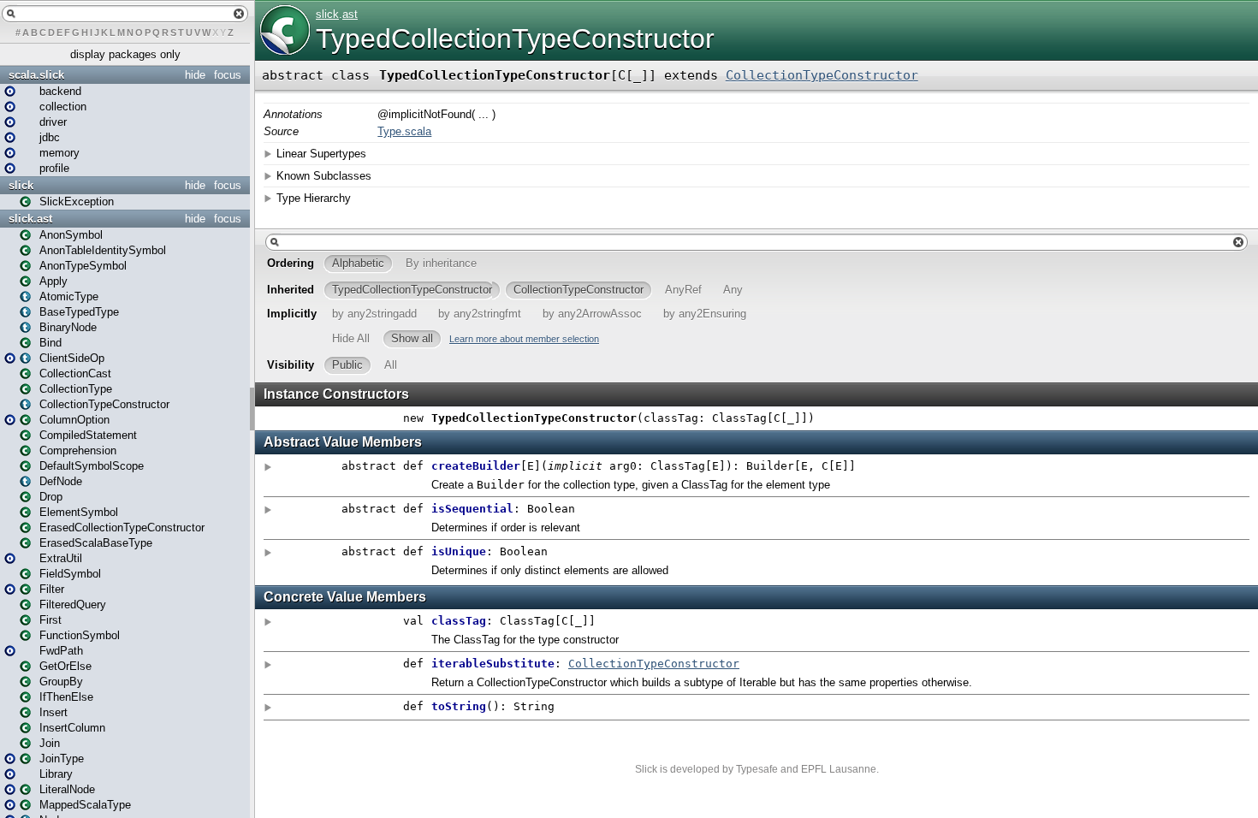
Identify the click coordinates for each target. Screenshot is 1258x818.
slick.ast (30, 218)
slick (21, 185)
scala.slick (36, 74)
